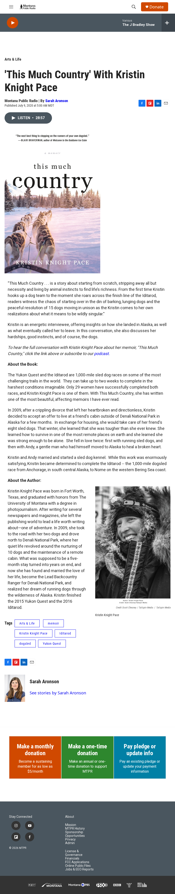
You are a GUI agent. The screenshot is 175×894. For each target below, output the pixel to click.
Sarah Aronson (56, 100)
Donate (156, 7)
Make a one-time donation (87, 750)
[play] (12, 22)
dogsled (25, 643)
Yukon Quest (52, 643)
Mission (70, 825)
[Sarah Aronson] (15, 688)
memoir (53, 623)
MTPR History (75, 828)
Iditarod (65, 633)
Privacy (70, 839)
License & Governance (73, 853)
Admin (70, 843)
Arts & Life (13, 59)
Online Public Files (78, 865)
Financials (72, 858)
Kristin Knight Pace (33, 633)
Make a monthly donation (35, 750)
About (69, 816)
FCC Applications (77, 862)
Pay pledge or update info (140, 750)
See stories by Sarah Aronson (58, 693)
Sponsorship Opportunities (75, 834)
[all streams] (168, 23)
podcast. (102, 353)
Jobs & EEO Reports (79, 869)
